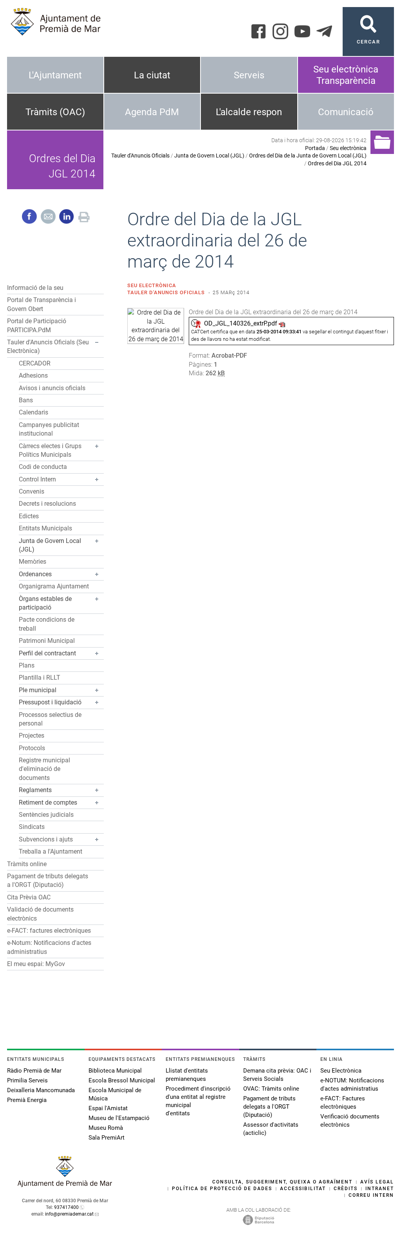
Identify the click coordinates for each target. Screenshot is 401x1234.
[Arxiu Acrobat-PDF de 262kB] (155, 325)
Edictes (29, 516)
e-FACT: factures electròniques (49, 930)
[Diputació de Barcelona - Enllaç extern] (258, 1219)
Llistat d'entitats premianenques (187, 1074)
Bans (26, 400)
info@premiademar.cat (69, 1214)
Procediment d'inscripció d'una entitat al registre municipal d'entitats (198, 1101)
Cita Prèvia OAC (29, 897)
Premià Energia (27, 1100)
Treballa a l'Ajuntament (50, 851)
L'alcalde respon (249, 112)
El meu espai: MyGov (36, 964)
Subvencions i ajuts (46, 839)
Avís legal (377, 1182)
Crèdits (346, 1188)
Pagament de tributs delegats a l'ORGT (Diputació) (269, 1106)
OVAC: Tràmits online (271, 1088)
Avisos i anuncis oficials (52, 388)
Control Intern (37, 479)
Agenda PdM (152, 112)
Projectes (31, 735)
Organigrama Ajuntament (54, 586)
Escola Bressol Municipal (122, 1080)
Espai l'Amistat (108, 1108)
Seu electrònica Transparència (345, 75)
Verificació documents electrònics (349, 1120)
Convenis (31, 491)
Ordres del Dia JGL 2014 (337, 163)
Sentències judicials (46, 814)
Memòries (32, 561)
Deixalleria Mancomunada (41, 1090)
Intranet (379, 1188)
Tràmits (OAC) (55, 112)
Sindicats (32, 827)
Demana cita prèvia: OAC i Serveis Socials (277, 1074)
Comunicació (346, 112)
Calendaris (33, 412)
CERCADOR (35, 363)
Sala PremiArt (107, 1137)
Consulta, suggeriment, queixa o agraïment (282, 1182)
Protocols (32, 748)
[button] (97, 342)
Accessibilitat (303, 1188)
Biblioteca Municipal (115, 1070)
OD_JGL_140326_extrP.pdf (240, 323)
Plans (26, 665)
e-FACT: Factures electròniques (342, 1102)
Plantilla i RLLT (39, 677)
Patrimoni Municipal (47, 640)
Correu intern (371, 1195)
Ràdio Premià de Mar (34, 1070)
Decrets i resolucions (47, 503)
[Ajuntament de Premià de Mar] (65, 1185)
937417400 (66, 1207)
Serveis (249, 75)
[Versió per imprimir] (84, 216)
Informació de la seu (35, 287)
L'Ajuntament (55, 75)
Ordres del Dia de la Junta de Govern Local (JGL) (308, 155)
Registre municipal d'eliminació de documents (44, 769)
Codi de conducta (43, 466)
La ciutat (152, 75)
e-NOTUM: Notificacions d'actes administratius (352, 1084)
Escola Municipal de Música (115, 1094)
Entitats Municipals (45, 528)
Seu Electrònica (340, 1070)
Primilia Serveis (27, 1080)
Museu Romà (106, 1127)
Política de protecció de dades (222, 1188)
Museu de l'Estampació (119, 1118)
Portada (315, 148)
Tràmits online (27, 864)
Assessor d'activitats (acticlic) (270, 1128)
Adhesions (33, 375)
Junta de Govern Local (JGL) (209, 155)
